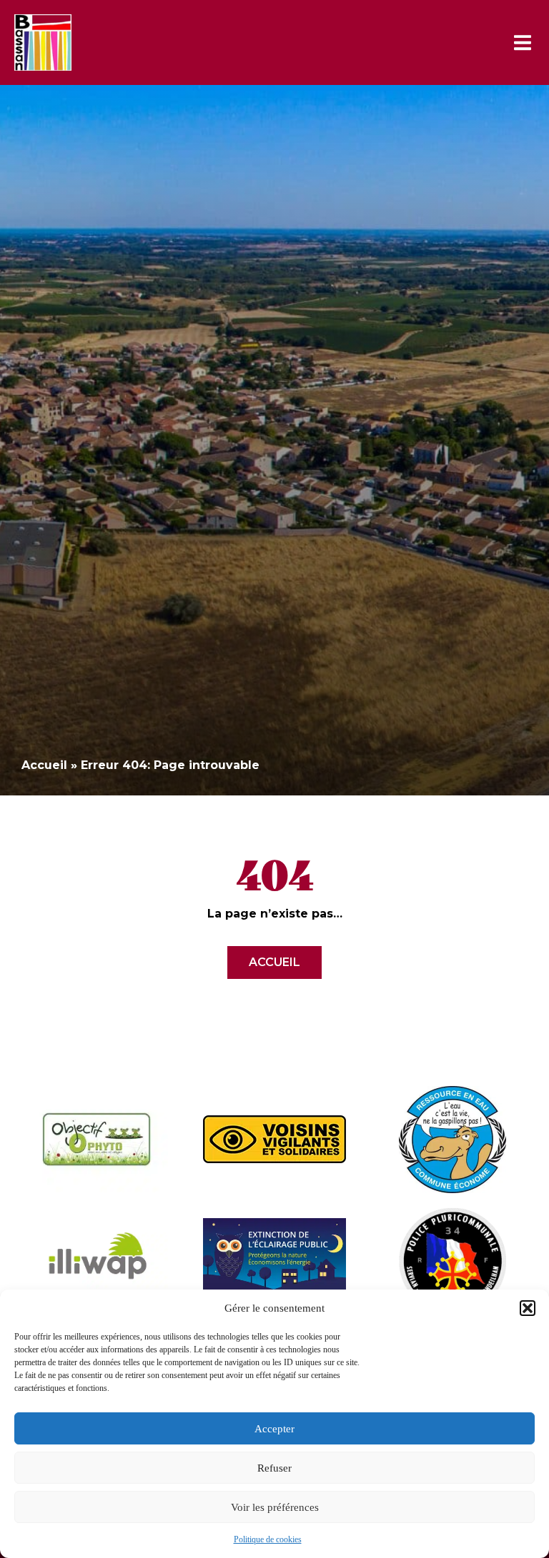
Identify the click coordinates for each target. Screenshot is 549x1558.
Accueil (44, 765)
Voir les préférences (275, 1507)
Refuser (274, 1468)
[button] (527, 1308)
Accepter (274, 1428)
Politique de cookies (268, 1539)
